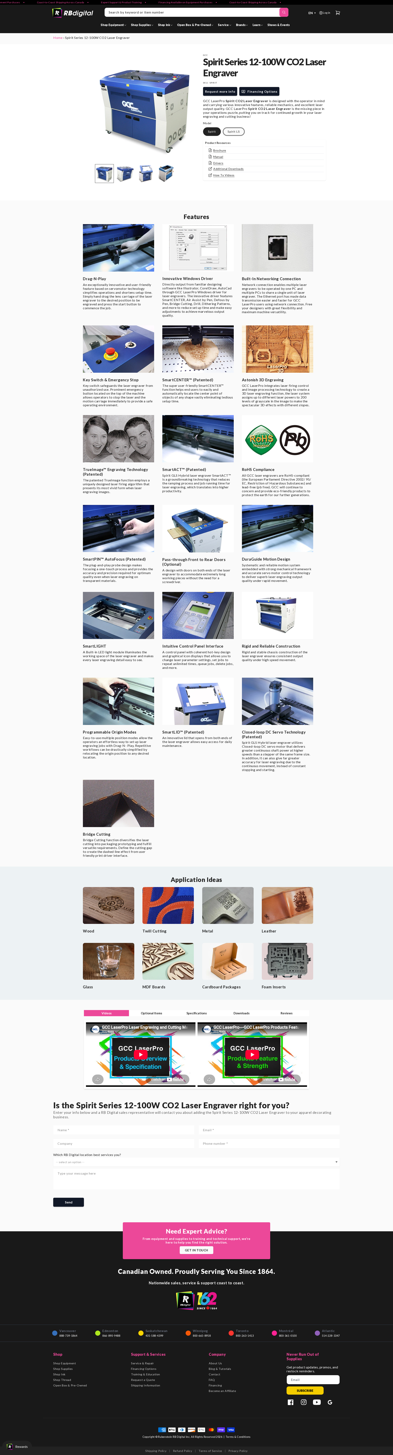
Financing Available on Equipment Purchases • (143, 2)
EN (312, 13)
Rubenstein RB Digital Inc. (174, 1436)
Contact (214, 1374)
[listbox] (196, 1162)
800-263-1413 (245, 1335)
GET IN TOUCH (196, 1250)
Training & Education (145, 1374)
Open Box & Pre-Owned (70, 1385)
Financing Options (143, 1368)
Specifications (196, 1013)
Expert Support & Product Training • (78, 2)
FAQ (212, 1380)
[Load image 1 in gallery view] (104, 173)
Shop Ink (59, 1374)
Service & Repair (142, 1363)
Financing (215, 1385)
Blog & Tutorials (220, 1368)
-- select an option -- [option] (70, 1162)
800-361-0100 (288, 1335)
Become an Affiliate (222, 1391)
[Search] (283, 12)
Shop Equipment (64, 1363)
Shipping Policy (155, 1451)
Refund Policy (182, 1451)
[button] (114, 24)
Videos (107, 1013)
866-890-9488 (111, 1335)
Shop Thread (62, 1380)
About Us (215, 1363)
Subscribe (305, 1390)
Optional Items (151, 1013)
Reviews (286, 1013)
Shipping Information (145, 1385)
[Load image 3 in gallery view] (145, 173)
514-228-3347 (331, 1335)
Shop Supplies (63, 1368)
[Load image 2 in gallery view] (125, 173)
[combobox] (196, 12)
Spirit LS (234, 131)
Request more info (220, 91)
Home (57, 38)
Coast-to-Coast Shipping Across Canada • (210, 2)
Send (68, 1202)
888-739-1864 (68, 1335)
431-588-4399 (154, 1335)
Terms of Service (210, 1451)
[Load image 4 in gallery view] (166, 173)
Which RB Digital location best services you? (87, 1155)
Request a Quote (143, 1380)
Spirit (212, 131)
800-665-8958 (202, 1335)
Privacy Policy (237, 1451)
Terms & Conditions (238, 1436)
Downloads (242, 1013)
